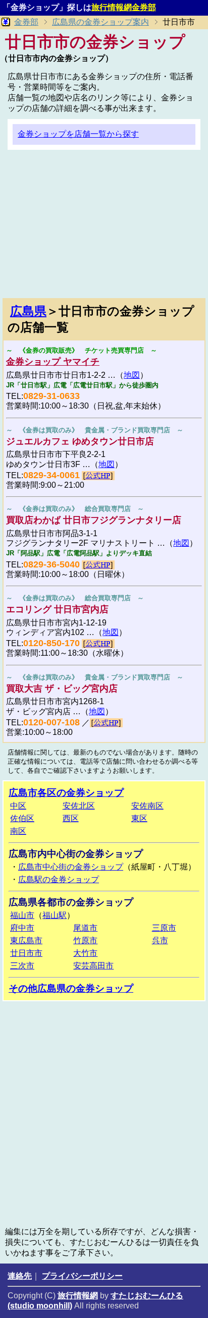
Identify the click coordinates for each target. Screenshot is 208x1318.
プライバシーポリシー (82, 1276)
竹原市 (85, 940)
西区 (71, 818)
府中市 (22, 928)
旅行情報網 (78, 1295)
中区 (18, 805)
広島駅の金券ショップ (58, 879)
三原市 (164, 928)
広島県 (28, 311)
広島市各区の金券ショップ (66, 792)
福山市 (22, 915)
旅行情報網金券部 (123, 7)
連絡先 (20, 1276)
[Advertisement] (104, 228)
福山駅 (54, 915)
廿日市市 (26, 953)
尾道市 (85, 928)
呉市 (160, 940)
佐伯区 (22, 818)
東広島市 (26, 940)
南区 (18, 831)
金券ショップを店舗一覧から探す (78, 134)
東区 (139, 818)
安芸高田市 (93, 965)
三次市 (22, 965)
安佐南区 (147, 805)
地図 (132, 375)
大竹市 (85, 953)
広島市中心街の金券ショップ (70, 867)
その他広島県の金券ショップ (71, 988)
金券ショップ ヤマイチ (52, 362)
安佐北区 (79, 805)
